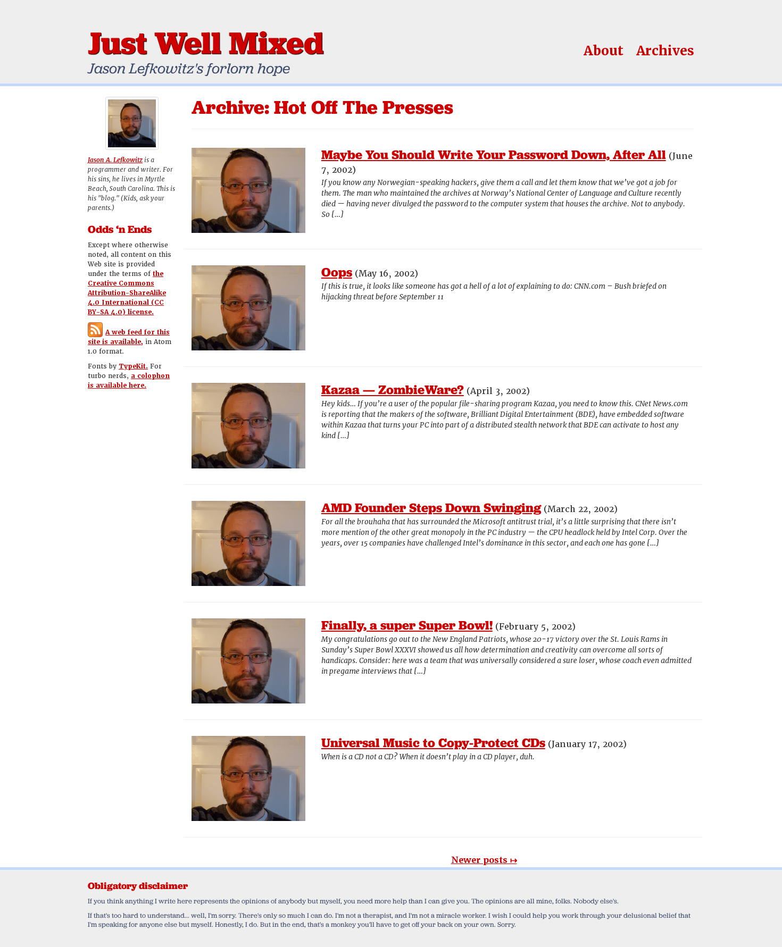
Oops (336, 272)
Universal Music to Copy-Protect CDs (433, 742)
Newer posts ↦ (484, 860)
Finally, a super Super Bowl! (407, 625)
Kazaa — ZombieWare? (392, 389)
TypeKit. (133, 366)
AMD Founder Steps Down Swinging (431, 507)
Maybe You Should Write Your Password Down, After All (493, 154)
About (603, 51)
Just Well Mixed (205, 42)
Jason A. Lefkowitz (115, 160)
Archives (665, 51)
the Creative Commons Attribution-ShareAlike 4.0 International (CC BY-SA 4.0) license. (127, 293)
